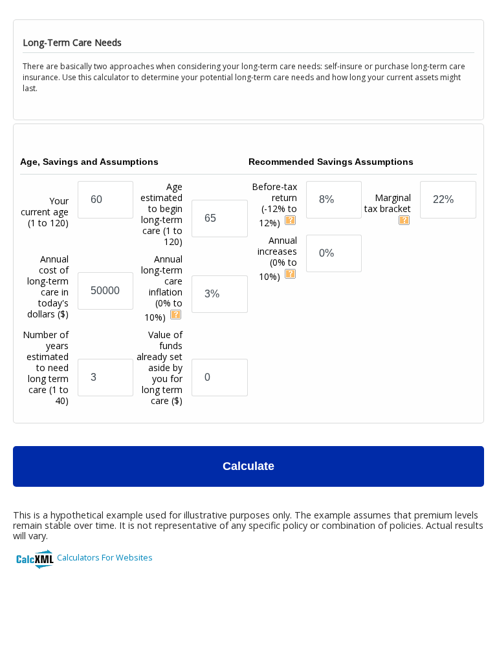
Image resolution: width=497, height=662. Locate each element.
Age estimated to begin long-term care (161, 214)
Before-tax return (274, 204)
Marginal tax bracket (387, 203)
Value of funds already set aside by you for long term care (159, 367)
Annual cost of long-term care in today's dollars (48, 286)
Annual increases (277, 258)
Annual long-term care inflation (161, 288)
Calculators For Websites (105, 557)
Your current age (45, 212)
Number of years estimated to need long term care (46, 367)
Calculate (248, 466)
